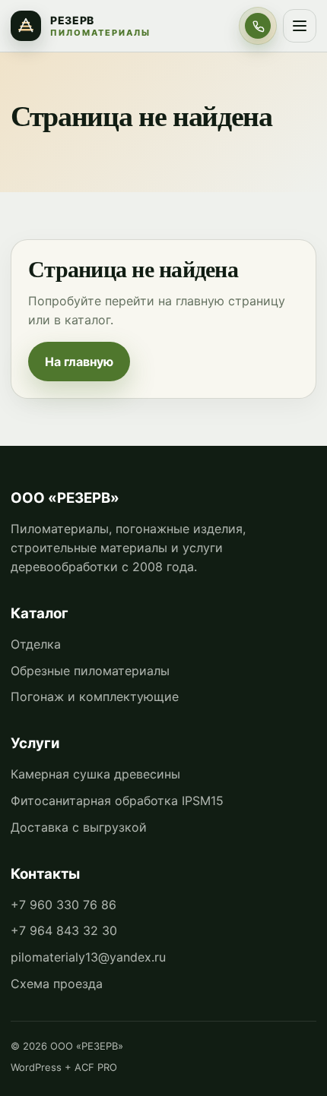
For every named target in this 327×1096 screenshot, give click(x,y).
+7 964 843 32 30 (64, 930)
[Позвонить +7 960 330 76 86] (258, 26)
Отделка (36, 644)
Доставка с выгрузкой (79, 827)
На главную (79, 361)
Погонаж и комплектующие (95, 696)
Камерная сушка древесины (95, 774)
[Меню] (299, 26)
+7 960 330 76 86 (63, 904)
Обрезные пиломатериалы (90, 670)
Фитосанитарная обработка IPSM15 (117, 800)
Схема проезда (57, 983)
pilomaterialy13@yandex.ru (88, 957)
